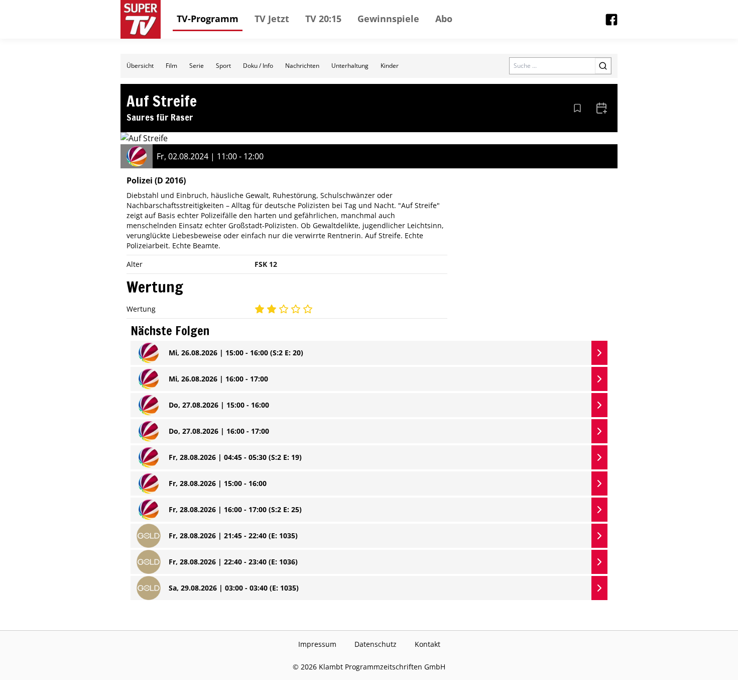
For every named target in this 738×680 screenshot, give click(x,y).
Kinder (390, 65)
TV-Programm (207, 19)
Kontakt (427, 644)
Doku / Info (258, 65)
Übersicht (140, 65)
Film (171, 65)
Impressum (317, 644)
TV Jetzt (272, 19)
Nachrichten (302, 65)
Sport (223, 65)
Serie (196, 65)
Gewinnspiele (388, 19)
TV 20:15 (323, 19)
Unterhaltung (349, 65)
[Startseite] (140, 19)
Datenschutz (375, 644)
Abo (443, 19)
